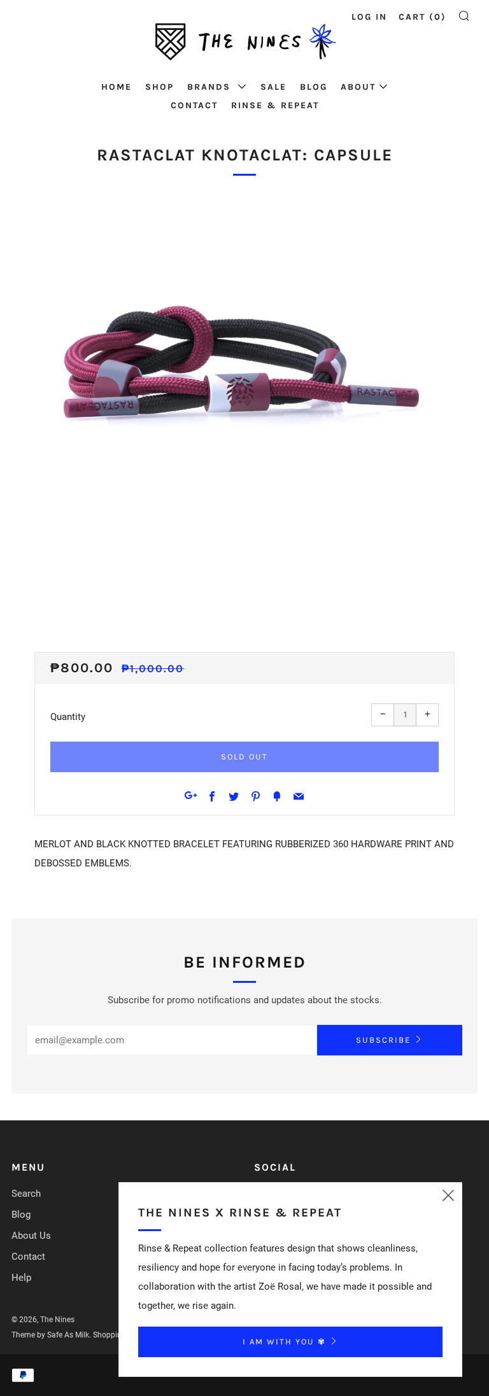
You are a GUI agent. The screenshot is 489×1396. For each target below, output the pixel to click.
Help (21, 1277)
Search (26, 1193)
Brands (210, 86)
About (358, 86)
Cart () (422, 16)
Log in (369, 16)
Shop (159, 86)
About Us (31, 1235)
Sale (273, 86)
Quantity (67, 717)
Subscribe (383, 1040)
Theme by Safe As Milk (50, 1334)
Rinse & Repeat (275, 105)
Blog (313, 86)
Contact (194, 105)
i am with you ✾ (284, 1341)
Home (116, 86)
